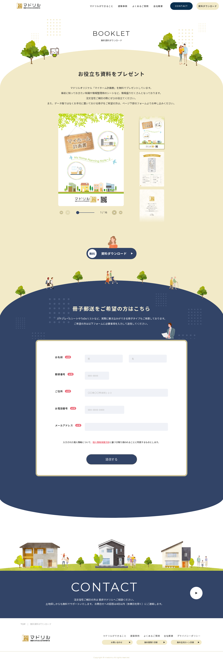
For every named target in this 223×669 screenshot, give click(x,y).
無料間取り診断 (151, 642)
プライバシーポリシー (189, 635)
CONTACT (181, 6)
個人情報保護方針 (101, 442)
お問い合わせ (116, 642)
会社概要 (158, 6)
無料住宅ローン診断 (185, 642)
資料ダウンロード (207, 6)
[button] (114, 212)
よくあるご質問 (140, 6)
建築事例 (122, 6)
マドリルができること (101, 6)
